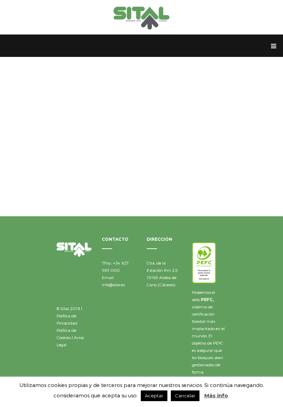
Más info (216, 395)
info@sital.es (113, 284)
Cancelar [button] (185, 395)
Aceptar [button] (154, 395)
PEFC (207, 299)
